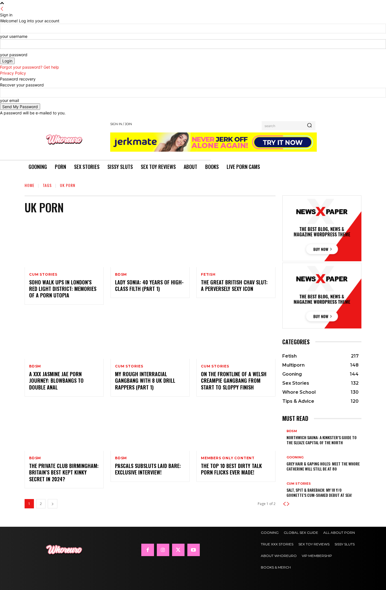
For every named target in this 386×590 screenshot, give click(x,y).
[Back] (2, 8)
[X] (178, 550)
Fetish (208, 274)
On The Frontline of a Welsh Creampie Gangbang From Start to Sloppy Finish (233, 380)
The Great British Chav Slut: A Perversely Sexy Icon (234, 285)
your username (13, 36)
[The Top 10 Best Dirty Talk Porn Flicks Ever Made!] (236, 427)
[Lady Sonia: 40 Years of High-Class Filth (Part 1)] (150, 243)
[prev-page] (284, 504)
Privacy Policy (13, 73)
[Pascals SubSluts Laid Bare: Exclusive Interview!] (150, 427)
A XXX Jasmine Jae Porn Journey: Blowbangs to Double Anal (56, 380)
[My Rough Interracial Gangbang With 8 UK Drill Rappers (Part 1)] (150, 335)
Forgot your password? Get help (29, 67)
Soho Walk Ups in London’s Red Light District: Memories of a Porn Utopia (62, 288)
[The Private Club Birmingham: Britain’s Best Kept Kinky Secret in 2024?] (64, 427)
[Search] (309, 125)
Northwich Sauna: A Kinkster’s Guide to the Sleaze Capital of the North (322, 439)
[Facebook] (147, 550)
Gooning (295, 457)
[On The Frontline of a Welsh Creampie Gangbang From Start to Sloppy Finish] (236, 335)
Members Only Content (228, 458)
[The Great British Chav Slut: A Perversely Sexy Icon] (236, 243)
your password (13, 54)
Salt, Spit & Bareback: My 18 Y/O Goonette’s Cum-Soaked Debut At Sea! (319, 492)
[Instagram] (163, 550)
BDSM (121, 274)
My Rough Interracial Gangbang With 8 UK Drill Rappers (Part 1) (145, 380)
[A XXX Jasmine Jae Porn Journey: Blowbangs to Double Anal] (64, 335)
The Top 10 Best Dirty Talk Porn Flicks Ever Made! (231, 469)
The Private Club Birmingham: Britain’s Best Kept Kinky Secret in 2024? (64, 472)
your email (9, 100)
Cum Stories (43, 274)
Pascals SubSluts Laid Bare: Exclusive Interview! (148, 469)
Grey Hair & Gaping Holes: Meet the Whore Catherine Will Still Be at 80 (323, 466)
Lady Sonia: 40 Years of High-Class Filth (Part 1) (149, 285)
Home (29, 185)
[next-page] (52, 503)
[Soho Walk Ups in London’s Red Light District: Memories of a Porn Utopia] (64, 243)
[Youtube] (193, 550)
